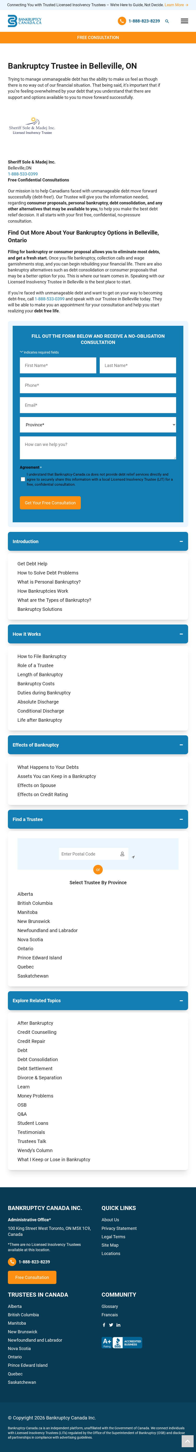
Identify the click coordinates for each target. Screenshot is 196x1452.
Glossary (110, 1306)
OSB (22, 1105)
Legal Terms (113, 1236)
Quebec (25, 967)
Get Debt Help (32, 564)
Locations (111, 1253)
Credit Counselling (36, 1032)
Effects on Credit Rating (42, 794)
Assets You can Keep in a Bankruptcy (56, 776)
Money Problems (35, 1096)
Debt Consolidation (37, 1059)
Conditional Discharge (40, 711)
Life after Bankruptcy (39, 720)
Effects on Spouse (36, 785)
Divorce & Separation (39, 1078)
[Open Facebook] (104, 1325)
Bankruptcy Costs (35, 684)
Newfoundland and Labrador (47, 930)
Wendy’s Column (35, 1150)
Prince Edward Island (39, 958)
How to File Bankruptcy (41, 656)
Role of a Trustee (35, 665)
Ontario (25, 948)
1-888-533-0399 (23, 173)
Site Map (110, 1245)
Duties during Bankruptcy (44, 693)
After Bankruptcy (35, 1023)
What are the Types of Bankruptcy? (54, 600)
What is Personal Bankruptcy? (49, 582)
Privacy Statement (119, 1228)
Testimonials (31, 1132)
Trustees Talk (31, 1141)
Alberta (25, 894)
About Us (110, 1219)
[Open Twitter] (111, 1325)
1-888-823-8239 (34, 1261)
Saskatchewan (33, 976)
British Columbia (35, 903)
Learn (23, 1087)
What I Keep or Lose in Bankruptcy (53, 1159)
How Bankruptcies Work (42, 591)
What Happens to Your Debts (48, 767)
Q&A (22, 1114)
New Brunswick (33, 921)
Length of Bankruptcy (40, 674)
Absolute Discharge (38, 702)
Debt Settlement (35, 1068)
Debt (22, 1050)
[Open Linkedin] (118, 1325)
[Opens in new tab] (122, 1342)
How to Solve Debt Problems (47, 573)
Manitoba (27, 912)
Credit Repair (31, 1041)
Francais (110, 1314)
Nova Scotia (30, 939)
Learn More (174, 5)
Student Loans (32, 1123)
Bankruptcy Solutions (39, 609)
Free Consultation (98, 37)
